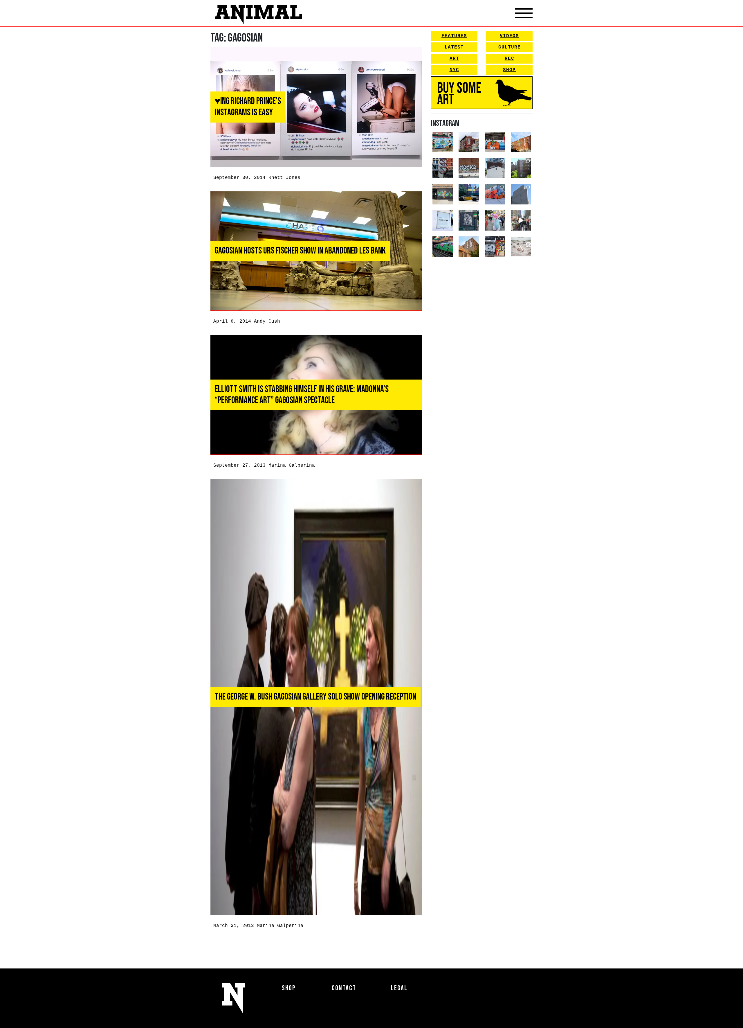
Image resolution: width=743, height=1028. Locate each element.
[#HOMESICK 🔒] (495, 168)
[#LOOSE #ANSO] (469, 142)
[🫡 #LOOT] (469, 194)
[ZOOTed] (521, 194)
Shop (509, 70)
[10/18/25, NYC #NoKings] (495, 220)
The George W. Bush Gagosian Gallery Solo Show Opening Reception (315, 696)
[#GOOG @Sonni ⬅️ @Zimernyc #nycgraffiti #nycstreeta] (495, 246)
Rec (509, 58)
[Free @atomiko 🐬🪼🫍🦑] (495, 142)
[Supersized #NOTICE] (469, 168)
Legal (399, 988)
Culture (509, 47)
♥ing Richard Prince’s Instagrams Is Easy (248, 107)
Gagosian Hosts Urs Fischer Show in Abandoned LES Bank (300, 250)
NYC (454, 70)
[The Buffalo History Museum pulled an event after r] (521, 246)
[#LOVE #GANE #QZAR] (442, 168)
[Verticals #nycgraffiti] (521, 142)
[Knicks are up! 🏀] (495, 194)
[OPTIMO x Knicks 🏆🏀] (521, 168)
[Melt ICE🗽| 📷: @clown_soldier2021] (469, 220)
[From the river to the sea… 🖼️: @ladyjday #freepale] (442, 142)
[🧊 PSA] (442, 220)
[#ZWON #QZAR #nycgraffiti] (469, 246)
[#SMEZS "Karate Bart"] (442, 194)
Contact (344, 988)
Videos (509, 36)
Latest (454, 47)
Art (454, 58)
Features (454, 36)
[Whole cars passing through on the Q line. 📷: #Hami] (442, 246)
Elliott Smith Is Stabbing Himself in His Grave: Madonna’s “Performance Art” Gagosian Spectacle (302, 395)
